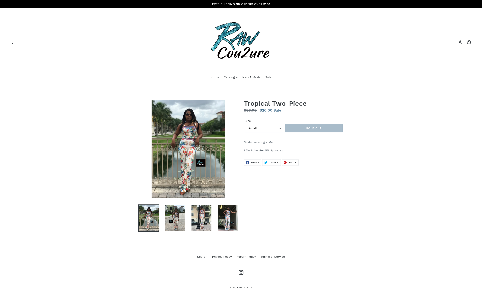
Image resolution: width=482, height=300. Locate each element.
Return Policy (246, 256)
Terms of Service (273, 256)
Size (248, 121)
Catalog (230, 77)
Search (202, 256)
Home (214, 77)
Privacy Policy (222, 256)
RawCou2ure (244, 287)
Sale (268, 77)
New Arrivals (251, 77)
